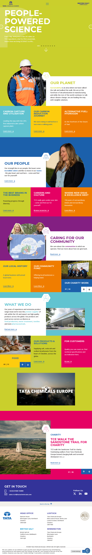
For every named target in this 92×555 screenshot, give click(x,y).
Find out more (9, 329)
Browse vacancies (40, 210)
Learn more (7, 131)
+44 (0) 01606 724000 (16, 491)
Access (67, 361)
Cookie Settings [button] (76, 551)
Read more (54, 254)
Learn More (69, 210)
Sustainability (55, 88)
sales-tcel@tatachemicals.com (20, 495)
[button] (89, 289)
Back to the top (44, 504)
